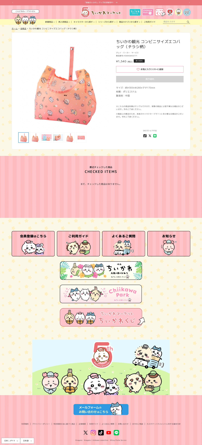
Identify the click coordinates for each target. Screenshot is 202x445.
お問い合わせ (123, 424)
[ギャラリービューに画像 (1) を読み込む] (23, 137)
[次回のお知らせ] (189, 2)
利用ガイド (93, 424)
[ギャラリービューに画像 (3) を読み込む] (46, 137)
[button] (49, 22)
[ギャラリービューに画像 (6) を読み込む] (81, 137)
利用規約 (25, 424)
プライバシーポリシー (41, 424)
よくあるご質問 (108, 424)
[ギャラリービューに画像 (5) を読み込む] (70, 137)
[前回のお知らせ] (13, 2)
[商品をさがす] (188, 22)
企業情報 (82, 424)
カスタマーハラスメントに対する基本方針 (164, 424)
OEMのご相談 (137, 424)
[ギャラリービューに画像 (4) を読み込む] (58, 137)
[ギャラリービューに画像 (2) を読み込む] (35, 137)
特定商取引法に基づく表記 (64, 424)
